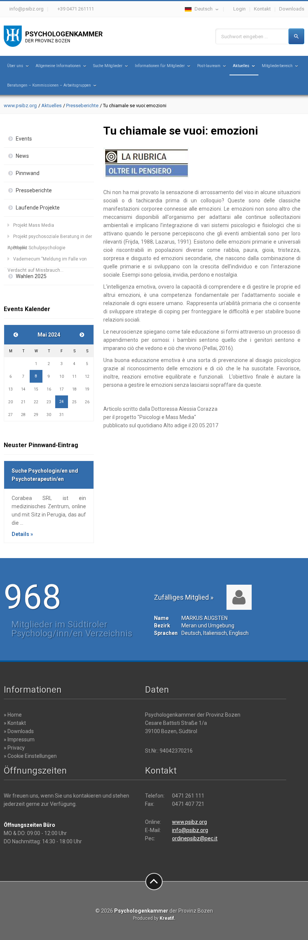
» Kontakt (15, 723)
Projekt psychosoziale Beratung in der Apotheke (50, 238)
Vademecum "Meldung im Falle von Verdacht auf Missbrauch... (47, 260)
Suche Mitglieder (107, 65)
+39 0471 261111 (75, 9)
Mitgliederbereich (277, 65)
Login (239, 9)
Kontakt (262, 9)
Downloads (291, 9)
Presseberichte (82, 105)
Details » (22, 534)
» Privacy (14, 748)
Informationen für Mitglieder (160, 65)
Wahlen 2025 (31, 276)
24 (61, 402)
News (22, 156)
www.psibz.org (20, 105)
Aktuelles (241, 65)
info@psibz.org (26, 9)
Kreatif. (167, 918)
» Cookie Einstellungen (30, 756)
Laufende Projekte (38, 208)
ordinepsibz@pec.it (194, 838)
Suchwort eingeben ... (244, 36)
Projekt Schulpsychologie (39, 247)
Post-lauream (208, 65)
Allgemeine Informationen (58, 65)
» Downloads (19, 731)
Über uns (15, 65)
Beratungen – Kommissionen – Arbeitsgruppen (49, 85)
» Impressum (19, 739)
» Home (13, 715)
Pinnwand (27, 173)
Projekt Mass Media (33, 225)
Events (24, 139)
